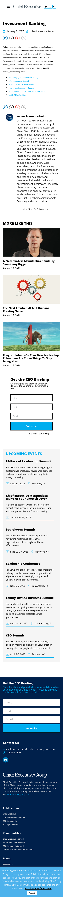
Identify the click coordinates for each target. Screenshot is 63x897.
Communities (12, 833)
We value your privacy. (39, 433)
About (7, 858)
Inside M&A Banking (17, 95)
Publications (11, 808)
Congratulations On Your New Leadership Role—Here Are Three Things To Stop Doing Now (31, 358)
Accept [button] (32, 893)
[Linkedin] (5, 759)
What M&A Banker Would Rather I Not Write (27, 91)
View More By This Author (35, 209)
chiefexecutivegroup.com (17, 794)
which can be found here (38, 888)
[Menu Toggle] (8, 6)
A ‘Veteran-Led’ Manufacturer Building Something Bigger (29, 262)
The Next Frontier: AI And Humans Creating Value (26, 309)
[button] (5, 38)
